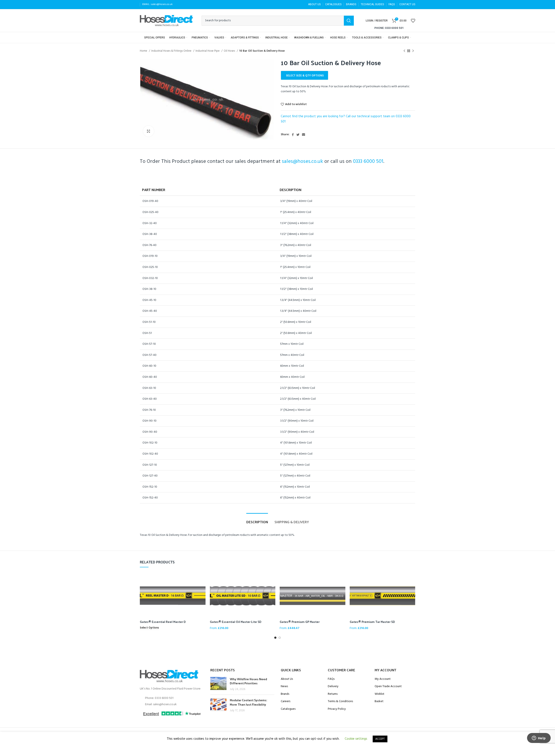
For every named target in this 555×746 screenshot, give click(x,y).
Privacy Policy (337, 709)
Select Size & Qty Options (305, 75)
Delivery (333, 686)
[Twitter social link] (298, 134)
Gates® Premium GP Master (300, 621)
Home (144, 51)
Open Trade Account (388, 686)
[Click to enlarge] (148, 131)
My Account (383, 679)
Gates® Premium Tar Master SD (372, 621)
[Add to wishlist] (202, 589)
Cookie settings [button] (356, 738)
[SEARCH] (349, 21)
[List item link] (172, 698)
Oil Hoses (230, 51)
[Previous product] (404, 51)
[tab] (257, 519)
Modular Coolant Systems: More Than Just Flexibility (248, 702)
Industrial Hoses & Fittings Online (171, 51)
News (284, 686)
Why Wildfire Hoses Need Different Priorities (248, 681)
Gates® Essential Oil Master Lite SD (235, 621)
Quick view (202, 579)
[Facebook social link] (293, 134)
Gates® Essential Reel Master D (163, 621)
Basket (379, 701)
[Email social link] (303, 134)
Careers (285, 701)
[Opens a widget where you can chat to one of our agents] (539, 738)
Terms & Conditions (340, 701)
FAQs (331, 679)
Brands (285, 694)
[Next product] (413, 51)
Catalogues (288, 709)
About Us (287, 679)
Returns (333, 694)
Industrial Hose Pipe (208, 51)
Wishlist (379, 694)
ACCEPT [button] (380, 739)
